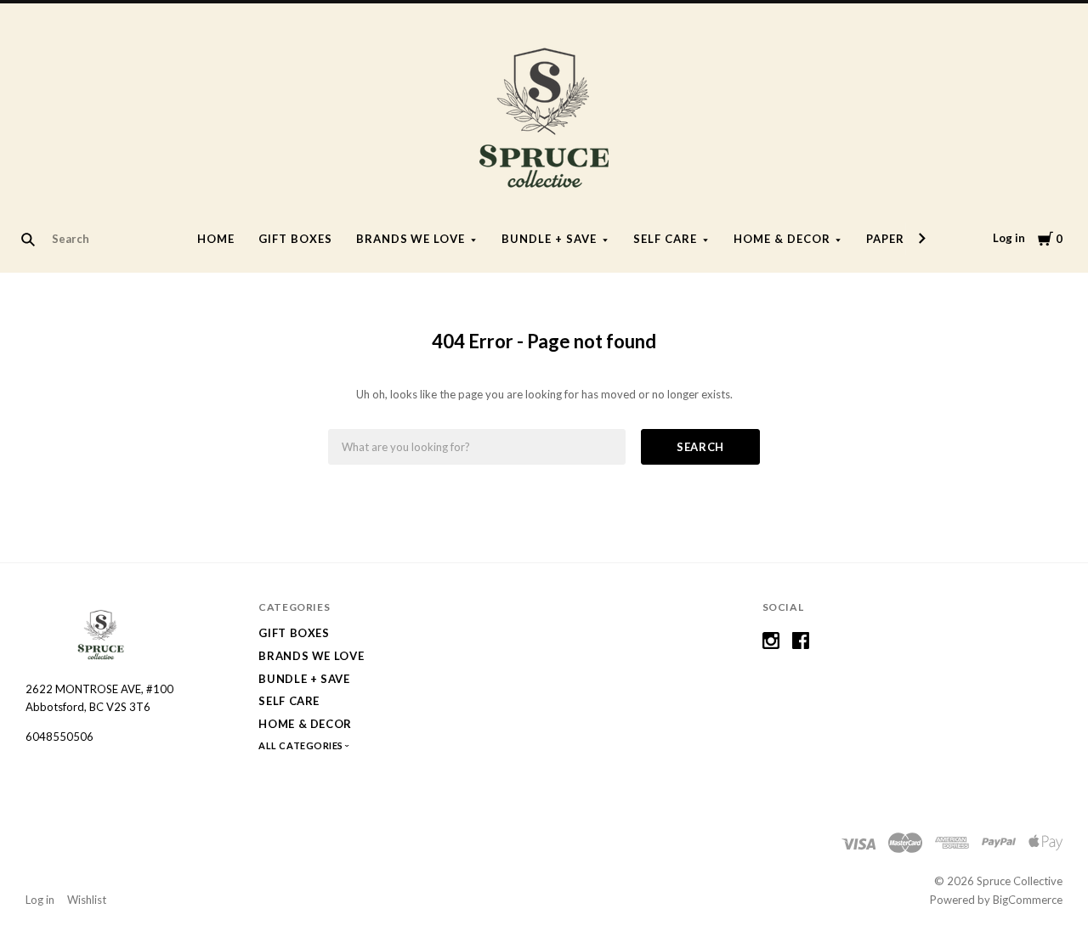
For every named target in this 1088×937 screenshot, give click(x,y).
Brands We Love (411, 239)
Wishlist (86, 899)
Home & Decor (782, 239)
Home (216, 239)
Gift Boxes (295, 239)
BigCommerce (1027, 899)
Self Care (665, 239)
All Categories (301, 745)
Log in (1009, 238)
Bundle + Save (549, 239)
